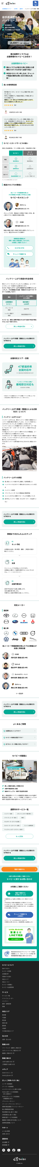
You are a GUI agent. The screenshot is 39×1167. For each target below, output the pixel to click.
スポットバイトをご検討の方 (10, 1050)
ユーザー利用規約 (7, 1084)
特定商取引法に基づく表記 (9, 1112)
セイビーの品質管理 (8, 987)
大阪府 (4, 1028)
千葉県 (4, 1017)
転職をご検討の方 (7, 1053)
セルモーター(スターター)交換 (11, 825)
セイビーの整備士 (7, 984)
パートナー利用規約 (8, 1086)
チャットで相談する (19, 254)
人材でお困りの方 (7, 1061)
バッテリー (5, 1001)
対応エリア (5, 979)
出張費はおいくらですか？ (12, 731)
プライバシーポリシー (8, 1101)
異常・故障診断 (6, 1004)
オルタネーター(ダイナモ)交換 (11, 821)
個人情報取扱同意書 (8, 1109)
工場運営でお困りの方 (8, 1064)
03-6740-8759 (19, 248)
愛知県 (4, 1025)
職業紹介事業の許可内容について (11, 1120)
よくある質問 (6, 1131)
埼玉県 (4, 1020)
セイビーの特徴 (6, 971)
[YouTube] (18, 1151)
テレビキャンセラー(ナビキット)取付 (13, 829)
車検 (22, 817)
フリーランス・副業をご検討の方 (11, 1048)
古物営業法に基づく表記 (9, 1114)
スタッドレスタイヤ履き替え (24, 813)
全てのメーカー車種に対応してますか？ (16, 744)
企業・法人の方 (6, 1039)
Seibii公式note (6, 1075)
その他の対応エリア (8, 1031)
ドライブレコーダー (8, 998)
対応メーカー (6, 982)
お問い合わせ (6, 1134)
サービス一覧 (6, 996)
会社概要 (4, 1142)
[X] (8, 1151)
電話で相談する (19, 869)
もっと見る (19, 836)
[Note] (3, 1151)
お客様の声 (5, 974)
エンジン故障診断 (28, 825)
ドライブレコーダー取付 (10, 817)
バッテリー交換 (8, 813)
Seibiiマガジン (6, 1073)
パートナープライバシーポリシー (11, 1104)
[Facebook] (13, 1151)
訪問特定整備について (8, 1123)
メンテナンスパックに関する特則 (11, 1089)
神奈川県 (4, 1023)
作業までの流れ (6, 976)
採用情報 (4, 1145)
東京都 (4, 1015)
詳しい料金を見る (19, 326)
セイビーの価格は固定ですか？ (13, 737)
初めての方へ (6, 968)
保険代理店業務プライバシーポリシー (13, 1106)
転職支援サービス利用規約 (9, 1117)
